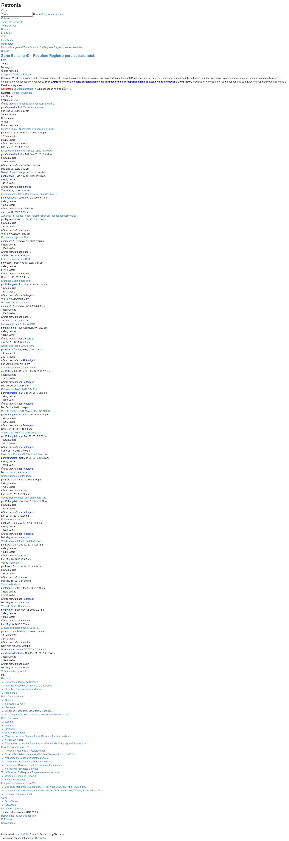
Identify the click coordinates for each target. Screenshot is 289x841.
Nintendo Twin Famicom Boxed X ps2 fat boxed (26, 150)
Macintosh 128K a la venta (15, 302)
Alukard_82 (29, 360)
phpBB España (38, 838)
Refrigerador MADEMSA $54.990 (19, 389)
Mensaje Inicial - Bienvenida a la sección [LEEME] (28, 129)
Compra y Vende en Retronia (16, 74)
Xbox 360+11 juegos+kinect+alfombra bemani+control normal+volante (38, 215)
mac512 (9, 241)
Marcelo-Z (10, 327)
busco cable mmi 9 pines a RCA (18, 324)
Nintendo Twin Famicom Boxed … (37, 103)
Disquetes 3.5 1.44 (11, 519)
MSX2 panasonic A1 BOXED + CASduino (23, 649)
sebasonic (10, 197)
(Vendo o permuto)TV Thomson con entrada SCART (29, 194)
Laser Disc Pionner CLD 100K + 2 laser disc (24, 454)
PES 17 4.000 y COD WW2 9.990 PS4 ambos (25, 411)
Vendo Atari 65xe (10, 562)
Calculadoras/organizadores (16, 476)
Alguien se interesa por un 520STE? (20, 627)
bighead (9, 176)
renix (25, 143)
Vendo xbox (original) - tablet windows (21, 541)
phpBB (23, 834)
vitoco (8, 262)
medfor (9, 609)
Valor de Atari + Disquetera (15, 606)
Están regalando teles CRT (15, 259)
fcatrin (26, 664)
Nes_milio (10, 132)
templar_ (10, 588)
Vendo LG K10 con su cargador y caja (21, 432)
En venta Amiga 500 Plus (14, 237)
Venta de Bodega (10, 584)
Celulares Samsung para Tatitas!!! (19, 367)
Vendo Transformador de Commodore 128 (23, 497)
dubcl (8, 349)
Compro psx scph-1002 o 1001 (17, 345)
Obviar (4, 10)
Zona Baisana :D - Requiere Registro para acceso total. (48, 55)
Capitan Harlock (14, 107)
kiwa (7, 479)
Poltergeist (11, 284)
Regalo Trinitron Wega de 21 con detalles (23, 172)
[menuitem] (12, 22)
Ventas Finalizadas (22, 92)
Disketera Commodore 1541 (16, 280)
